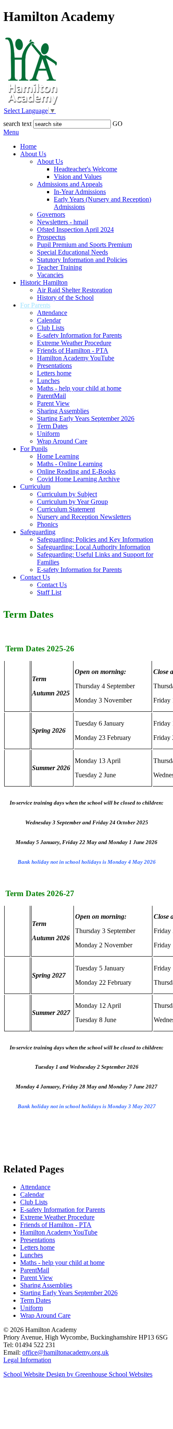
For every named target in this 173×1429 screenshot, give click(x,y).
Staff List (49, 592)
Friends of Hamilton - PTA (72, 350)
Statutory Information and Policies (82, 259)
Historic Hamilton (44, 282)
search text (17, 123)
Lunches (48, 380)
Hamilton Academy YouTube (75, 358)
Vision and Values (78, 176)
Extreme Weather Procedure (74, 342)
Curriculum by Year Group (72, 501)
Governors (51, 214)
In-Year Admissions (80, 191)
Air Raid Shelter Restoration (74, 290)
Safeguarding (37, 531)
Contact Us (35, 577)
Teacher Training (59, 267)
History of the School (65, 297)
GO (118, 123)
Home (28, 146)
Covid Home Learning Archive (78, 478)
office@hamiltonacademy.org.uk (65, 1352)
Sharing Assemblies (63, 410)
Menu (11, 132)
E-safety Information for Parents (79, 335)
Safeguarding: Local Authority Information (93, 547)
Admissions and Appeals (69, 184)
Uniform (48, 433)
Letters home (54, 373)
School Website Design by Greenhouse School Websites (77, 1374)
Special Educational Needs (72, 252)
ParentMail (51, 395)
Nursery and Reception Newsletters (84, 516)
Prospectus (51, 237)
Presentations (54, 365)
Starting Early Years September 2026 (85, 418)
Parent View (53, 403)
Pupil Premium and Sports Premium (84, 244)
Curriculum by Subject (67, 494)
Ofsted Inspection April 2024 (75, 229)
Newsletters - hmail (62, 221)
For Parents (35, 305)
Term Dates (52, 426)
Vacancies (50, 274)
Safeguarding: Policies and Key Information (95, 539)
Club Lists (50, 327)
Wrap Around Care (62, 441)
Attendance (52, 312)
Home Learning (58, 456)
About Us (33, 153)
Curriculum (35, 486)
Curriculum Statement (66, 509)
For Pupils (33, 448)
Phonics (47, 524)
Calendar (49, 320)
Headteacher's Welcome (85, 169)
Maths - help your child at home (79, 388)
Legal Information (27, 1359)
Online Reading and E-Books (76, 471)
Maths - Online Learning (69, 463)
